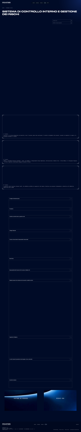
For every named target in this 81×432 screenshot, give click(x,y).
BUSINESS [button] (38, 424)
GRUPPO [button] (35, 424)
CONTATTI (77, 424)
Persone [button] (41, 2)
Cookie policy (67, 429)
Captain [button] (45, 2)
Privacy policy (61, 429)
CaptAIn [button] (46, 424)
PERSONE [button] (42, 424)
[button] (48, 3)
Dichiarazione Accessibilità (74, 429)
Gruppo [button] (34, 2)
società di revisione (37, 383)
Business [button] (37, 2)
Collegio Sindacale (14, 233)
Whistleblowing (56, 429)
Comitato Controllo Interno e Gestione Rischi (19, 219)
